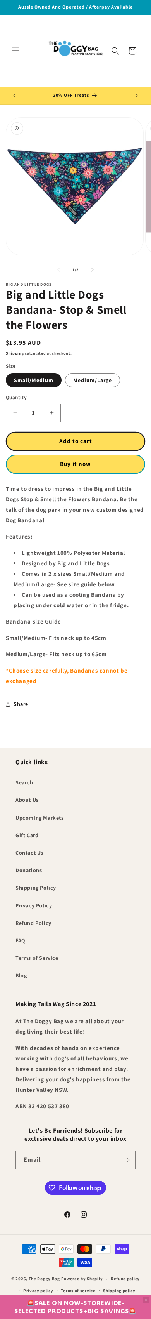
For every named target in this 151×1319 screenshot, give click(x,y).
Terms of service (78, 1290)
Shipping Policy (35, 887)
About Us (27, 799)
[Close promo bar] (146, 1300)
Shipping (15, 353)
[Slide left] (58, 269)
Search (24, 782)
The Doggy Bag (45, 1278)
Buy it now (75, 463)
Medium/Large (92, 380)
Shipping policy (119, 1290)
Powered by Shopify (82, 1278)
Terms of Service (36, 957)
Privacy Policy (33, 905)
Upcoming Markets (39, 817)
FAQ (20, 940)
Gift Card (26, 835)
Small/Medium (33, 380)
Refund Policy (33, 922)
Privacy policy (38, 1290)
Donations (28, 870)
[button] (15, 50)
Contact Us (29, 852)
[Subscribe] (126, 1160)
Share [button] (21, 703)
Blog (21, 975)
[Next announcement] (136, 95)
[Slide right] (92, 269)
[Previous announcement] (14, 95)
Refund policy (125, 1278)
